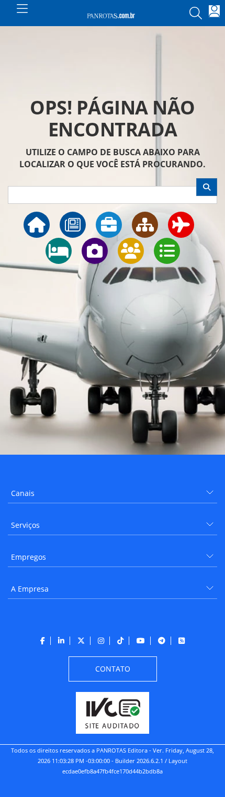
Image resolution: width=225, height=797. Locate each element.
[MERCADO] (145, 225)
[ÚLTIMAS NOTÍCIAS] (73, 225)
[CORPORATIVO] (109, 225)
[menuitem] (112, 489)
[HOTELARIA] (59, 251)
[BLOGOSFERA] (167, 251)
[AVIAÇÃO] (181, 225)
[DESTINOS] (95, 251)
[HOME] (37, 225)
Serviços (25, 525)
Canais (23, 493)
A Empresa (30, 589)
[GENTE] (131, 251)
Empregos (28, 557)
